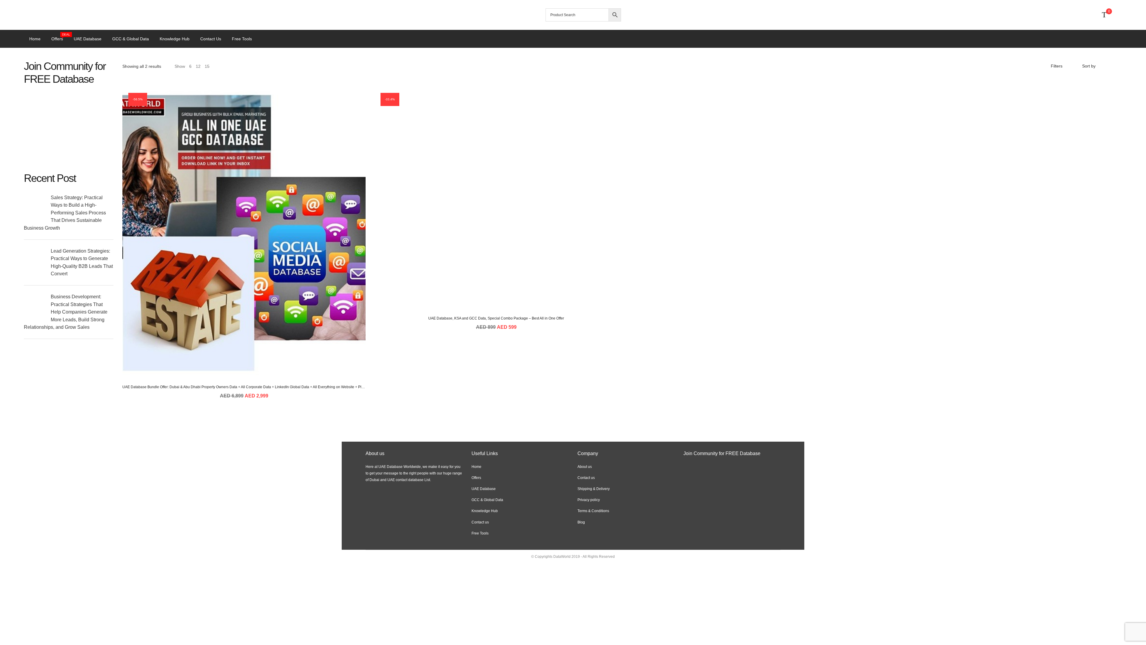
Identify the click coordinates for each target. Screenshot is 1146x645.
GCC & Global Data (130, 38)
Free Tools (242, 38)
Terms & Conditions (593, 511)
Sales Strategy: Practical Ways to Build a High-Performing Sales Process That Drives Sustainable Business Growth (65, 213)
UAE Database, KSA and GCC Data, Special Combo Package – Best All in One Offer (496, 318)
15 (207, 66)
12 (198, 66)
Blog (581, 522)
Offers (59, 38)
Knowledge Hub (175, 38)
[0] (1104, 15)
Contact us (210, 38)
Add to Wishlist (259, 352)
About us (584, 467)
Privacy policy (588, 500)
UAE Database (87, 38)
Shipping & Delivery (593, 489)
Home (35, 38)
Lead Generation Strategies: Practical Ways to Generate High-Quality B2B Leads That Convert (82, 262)
